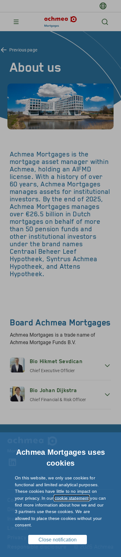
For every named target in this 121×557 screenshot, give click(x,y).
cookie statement (72, 498)
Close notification (57, 539)
